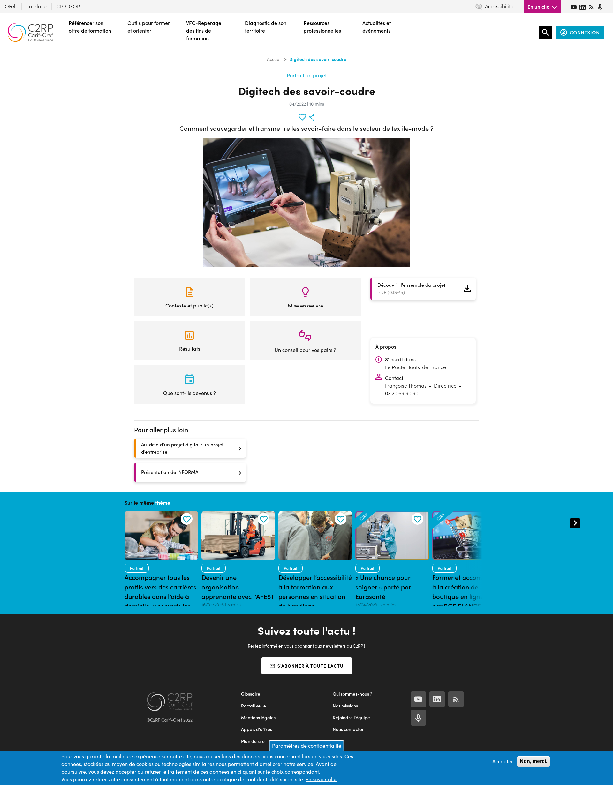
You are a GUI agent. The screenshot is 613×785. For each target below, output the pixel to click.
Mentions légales (258, 718)
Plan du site (253, 741)
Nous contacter (348, 729)
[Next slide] (575, 523)
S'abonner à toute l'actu (310, 666)
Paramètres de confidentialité (306, 745)
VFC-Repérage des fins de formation (203, 30)
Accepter (502, 761)
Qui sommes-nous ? (352, 694)
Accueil (274, 59)
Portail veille (253, 706)
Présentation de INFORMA (169, 472)
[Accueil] (30, 32)
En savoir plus (321, 779)
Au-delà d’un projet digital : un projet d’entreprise (182, 448)
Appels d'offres (256, 729)
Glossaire (250, 694)
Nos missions (345, 706)
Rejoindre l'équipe (351, 718)
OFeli (11, 6)
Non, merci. (533, 761)
